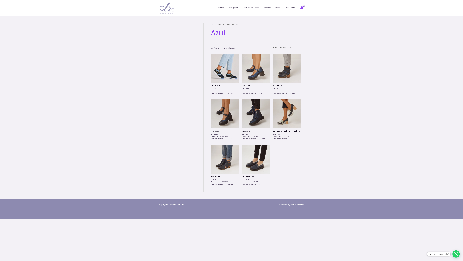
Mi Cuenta (290, 7)
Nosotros (267, 7)
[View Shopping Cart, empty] (302, 8)
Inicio (213, 24)
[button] (456, 254)
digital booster (297, 204)
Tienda (221, 7)
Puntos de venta (251, 7)
